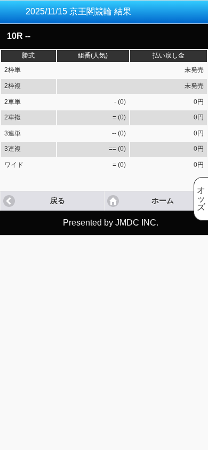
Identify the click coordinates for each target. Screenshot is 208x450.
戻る (57, 201)
